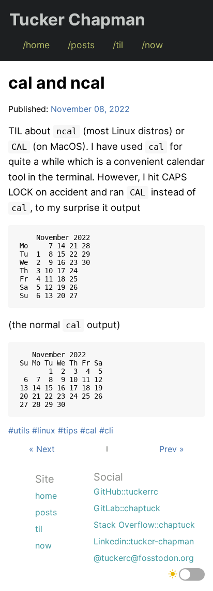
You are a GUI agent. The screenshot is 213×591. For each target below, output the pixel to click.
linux (46, 430)
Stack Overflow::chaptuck (144, 524)
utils (21, 430)
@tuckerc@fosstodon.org (144, 558)
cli (108, 430)
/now (152, 44)
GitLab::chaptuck (127, 508)
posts (46, 512)
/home (36, 44)
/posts (81, 44)
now (43, 545)
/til (118, 44)
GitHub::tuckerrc (126, 491)
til (38, 529)
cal (91, 430)
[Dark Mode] (192, 574)
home (46, 495)
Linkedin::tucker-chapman (144, 541)
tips (70, 430)
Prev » (171, 449)
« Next (42, 449)
